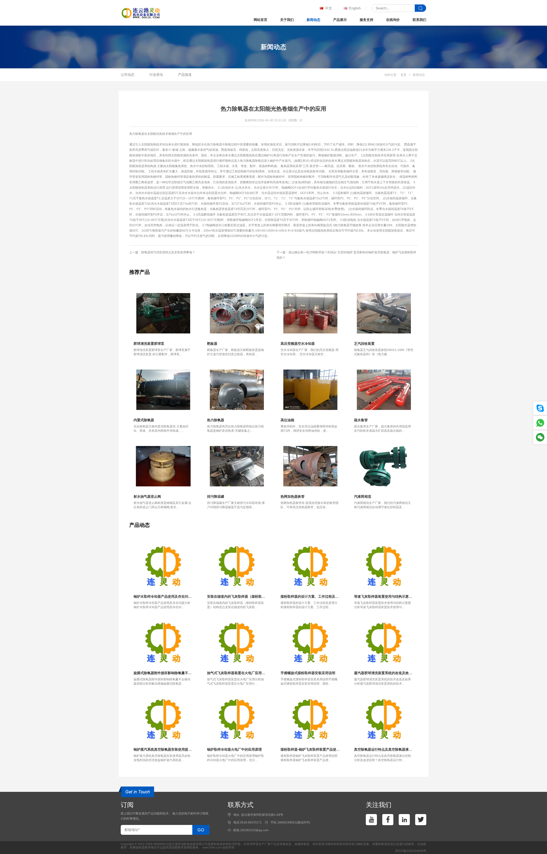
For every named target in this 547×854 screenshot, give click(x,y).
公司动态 (127, 74)
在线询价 (393, 20)
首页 (403, 74)
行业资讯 (156, 74)
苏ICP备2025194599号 (410, 851)
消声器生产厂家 (260, 844)
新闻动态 (313, 20)
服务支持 (366, 20)
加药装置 (318, 844)
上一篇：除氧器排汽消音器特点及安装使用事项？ (162, 252)
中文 (328, 8)
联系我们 (419, 20)
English (355, 8)
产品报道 (185, 74)
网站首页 (260, 20)
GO (200, 830)
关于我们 (287, 20)
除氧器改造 (385, 844)
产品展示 (340, 20)
